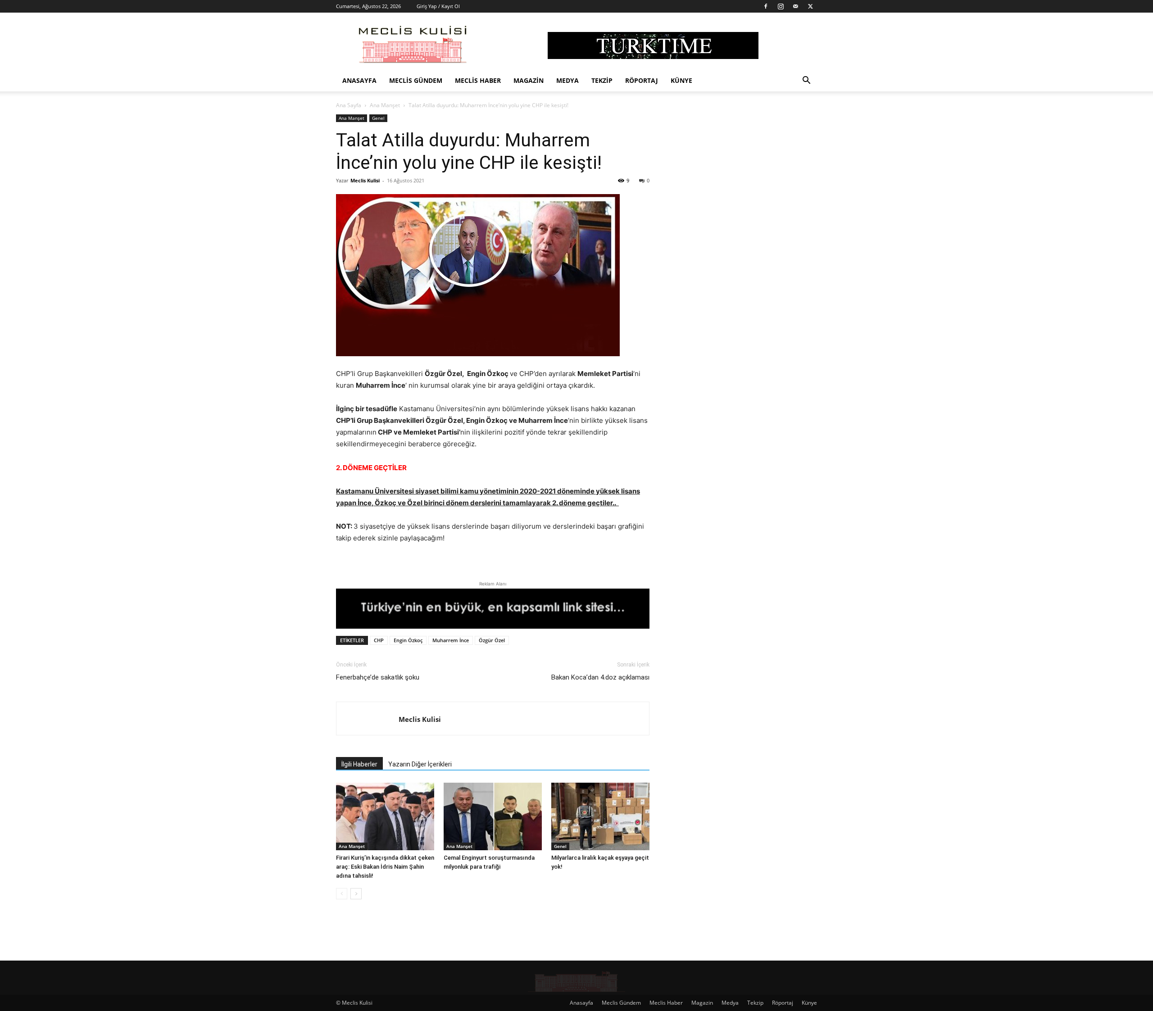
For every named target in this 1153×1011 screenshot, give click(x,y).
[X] (810, 6)
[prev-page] (341, 893)
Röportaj (641, 80)
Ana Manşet (385, 105)
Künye (681, 80)
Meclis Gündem (415, 80)
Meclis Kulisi (365, 180)
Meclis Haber (478, 80)
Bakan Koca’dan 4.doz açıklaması (600, 677)
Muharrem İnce (450, 640)
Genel (378, 118)
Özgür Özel (492, 640)
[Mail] (795, 6)
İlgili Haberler (359, 764)
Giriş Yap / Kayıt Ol (438, 6)
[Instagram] (780, 6)
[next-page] (356, 893)
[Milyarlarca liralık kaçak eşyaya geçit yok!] (600, 816)
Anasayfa (359, 80)
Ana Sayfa (348, 105)
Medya (567, 80)
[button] (806, 81)
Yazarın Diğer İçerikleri (420, 764)
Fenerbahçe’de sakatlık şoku (377, 677)
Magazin (528, 80)
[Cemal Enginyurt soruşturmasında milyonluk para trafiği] (493, 816)
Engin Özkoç (408, 640)
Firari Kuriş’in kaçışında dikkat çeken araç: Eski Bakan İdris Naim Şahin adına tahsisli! (385, 866)
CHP (379, 640)
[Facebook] (765, 6)
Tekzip (602, 80)
